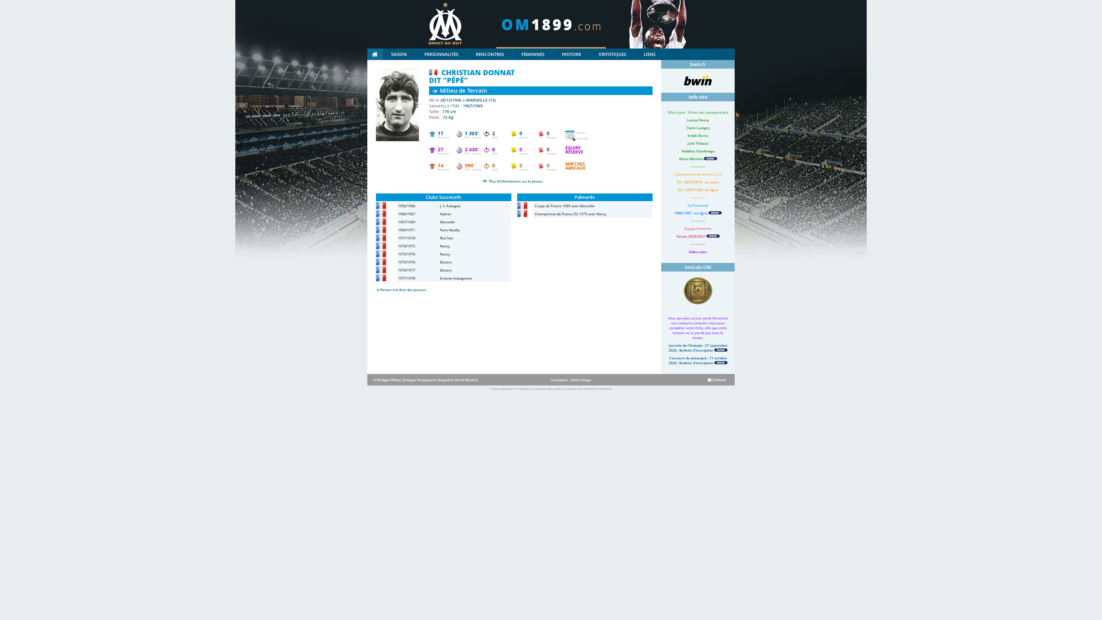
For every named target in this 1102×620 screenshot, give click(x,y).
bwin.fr (698, 64)
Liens (649, 54)
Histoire (571, 54)
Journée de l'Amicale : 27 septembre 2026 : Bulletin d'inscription (698, 348)
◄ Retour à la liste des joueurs (401, 289)
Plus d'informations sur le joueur (515, 181)
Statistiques (612, 54)
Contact (718, 379)
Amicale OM (698, 267)
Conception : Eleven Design (571, 380)
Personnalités (441, 54)
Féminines (532, 54)
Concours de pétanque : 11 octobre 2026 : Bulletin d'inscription (698, 360)
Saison (399, 54)
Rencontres (490, 54)
